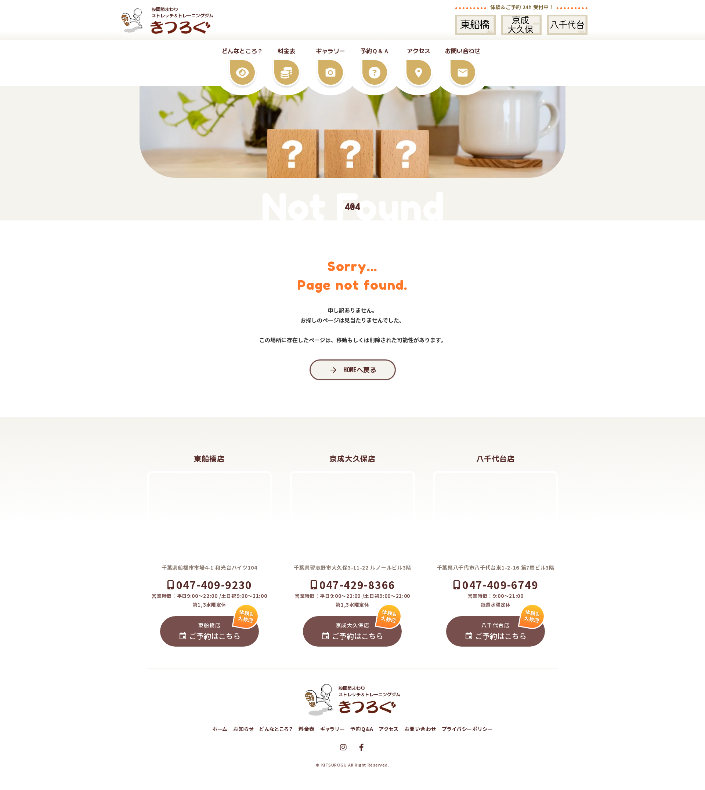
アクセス (389, 728)
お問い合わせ (420, 728)
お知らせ (243, 728)
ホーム (220, 728)
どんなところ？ (276, 728)
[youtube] (343, 747)
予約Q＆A (361, 728)
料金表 (307, 728)
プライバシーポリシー (467, 728)
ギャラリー (332, 728)
